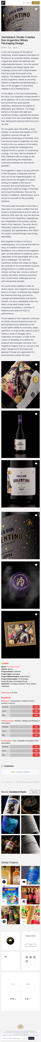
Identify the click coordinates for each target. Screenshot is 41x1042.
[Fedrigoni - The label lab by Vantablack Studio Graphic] (10, 824)
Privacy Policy (8, 1032)
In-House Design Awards (25, 1035)
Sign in (28, 3)
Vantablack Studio (13, 667)
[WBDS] (27, 957)
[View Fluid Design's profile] (4, 901)
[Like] (36, 9)
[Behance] (34, 957)
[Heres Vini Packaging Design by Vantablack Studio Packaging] (30, 844)
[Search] (23, 2)
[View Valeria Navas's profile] (24, 901)
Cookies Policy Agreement (21, 1032)
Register (35, 3)
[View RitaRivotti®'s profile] (24, 882)
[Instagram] (30, 957)
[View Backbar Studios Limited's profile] (4, 882)
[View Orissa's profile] (4, 921)
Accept (31, 1038)
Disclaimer (24, 1034)
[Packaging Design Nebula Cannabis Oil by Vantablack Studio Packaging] (10, 844)
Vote (36, 707)
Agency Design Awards (10, 1035)
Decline (24, 1038)
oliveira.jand (6, 693)
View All (34, 792)
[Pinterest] (27, 961)
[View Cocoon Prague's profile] (24, 921)
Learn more (16, 1038)
